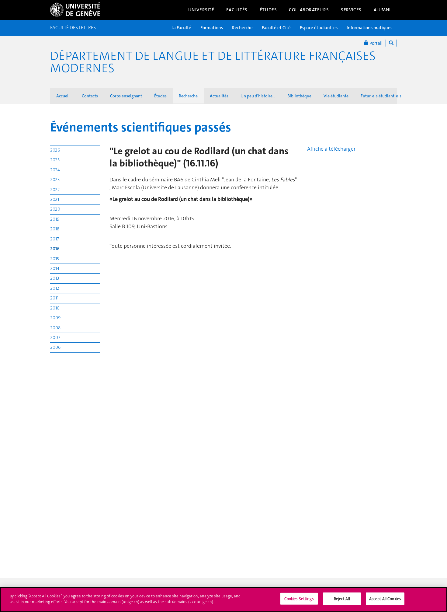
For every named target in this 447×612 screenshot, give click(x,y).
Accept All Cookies (385, 598)
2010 (55, 308)
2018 (54, 229)
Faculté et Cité (276, 28)
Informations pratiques (369, 28)
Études (268, 10)
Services (351, 10)
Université (201, 10)
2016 (55, 249)
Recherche (242, 28)
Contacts (90, 96)
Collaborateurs (309, 10)
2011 (54, 298)
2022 (55, 190)
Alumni (382, 10)
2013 (54, 278)
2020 (55, 209)
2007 (55, 337)
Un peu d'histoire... (258, 96)
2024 (55, 170)
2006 (55, 347)
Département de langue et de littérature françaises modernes (213, 62)
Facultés (237, 10)
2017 (54, 239)
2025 (55, 160)
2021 (54, 199)
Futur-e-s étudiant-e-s (381, 96)
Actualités (219, 96)
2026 (55, 150)
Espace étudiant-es (319, 28)
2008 (55, 328)
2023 (55, 180)
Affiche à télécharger (331, 148)
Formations (211, 28)
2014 (54, 268)
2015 (54, 259)
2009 (55, 318)
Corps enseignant (126, 96)
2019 (54, 219)
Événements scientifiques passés (140, 127)
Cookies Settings (299, 598)
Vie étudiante (336, 96)
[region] (223, 599)
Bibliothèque (299, 96)
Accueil (63, 96)
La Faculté (181, 28)
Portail (376, 43)
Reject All (342, 598)
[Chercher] (391, 43)
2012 (54, 288)
